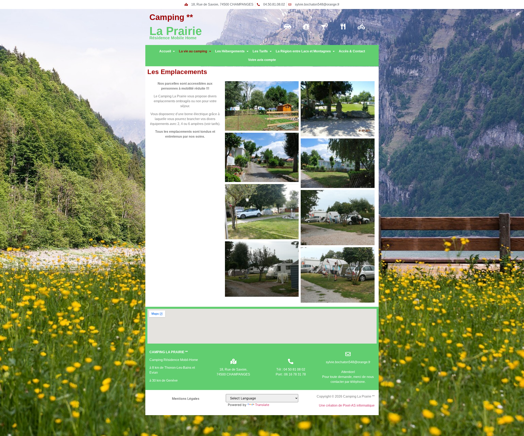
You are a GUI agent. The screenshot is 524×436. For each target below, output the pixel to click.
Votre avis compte (262, 60)
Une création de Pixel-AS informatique (347, 405)
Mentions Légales (185, 399)
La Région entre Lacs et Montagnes (303, 51)
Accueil (165, 51)
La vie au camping (193, 51)
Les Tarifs (260, 51)
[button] (167, 51)
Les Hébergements (230, 51)
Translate (262, 405)
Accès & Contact (352, 51)
